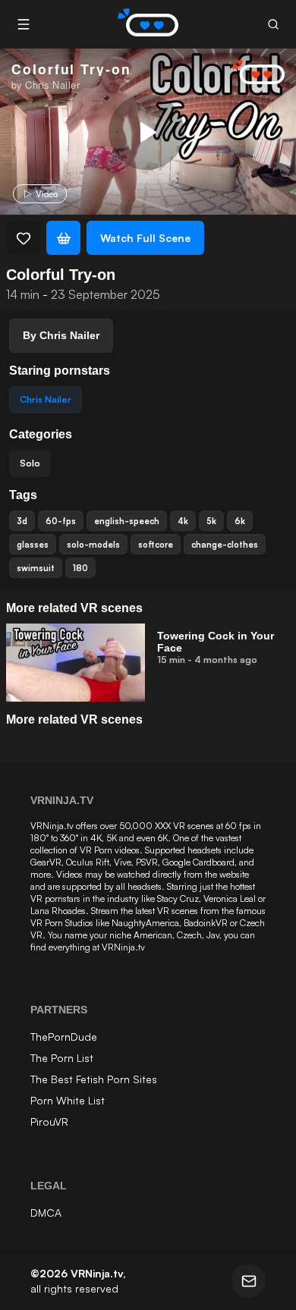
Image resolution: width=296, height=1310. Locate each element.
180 (80, 568)
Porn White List (67, 1100)
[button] (273, 25)
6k (240, 521)
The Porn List (61, 1057)
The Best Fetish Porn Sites (93, 1079)
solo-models (93, 544)
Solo (30, 463)
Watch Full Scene (145, 237)
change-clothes (224, 544)
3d (22, 521)
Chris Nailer (45, 399)
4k (183, 521)
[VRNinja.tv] (250, 73)
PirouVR (49, 1121)
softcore (155, 544)
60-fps (61, 521)
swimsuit (36, 568)
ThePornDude (63, 1036)
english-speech (126, 521)
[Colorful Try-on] (146, 132)
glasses (33, 544)
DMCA (45, 1212)
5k (211, 521)
